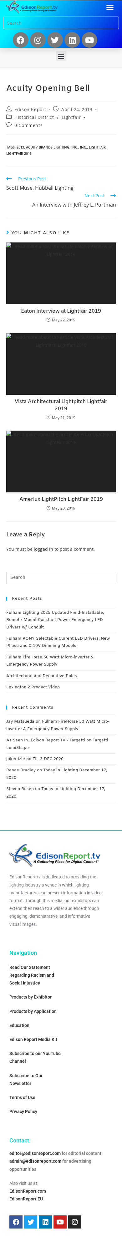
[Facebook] (20, 40)
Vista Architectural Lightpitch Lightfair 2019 (61, 405)
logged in (43, 549)
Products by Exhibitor (30, 996)
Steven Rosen (20, 789)
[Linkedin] (72, 40)
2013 (20, 147)
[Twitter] (55, 40)
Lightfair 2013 (19, 153)
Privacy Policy (23, 1111)
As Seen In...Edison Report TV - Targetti (45, 740)
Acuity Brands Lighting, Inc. (52, 147)
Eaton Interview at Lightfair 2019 (61, 311)
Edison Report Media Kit (33, 1039)
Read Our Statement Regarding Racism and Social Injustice (31, 975)
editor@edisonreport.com (35, 1153)
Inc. (83, 147)
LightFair (97, 147)
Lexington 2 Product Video (33, 687)
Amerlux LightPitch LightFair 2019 (61, 499)
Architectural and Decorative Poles (41, 676)
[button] (110, 7)
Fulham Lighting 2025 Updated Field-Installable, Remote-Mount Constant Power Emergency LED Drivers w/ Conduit (55, 620)
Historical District (34, 117)
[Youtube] (89, 40)
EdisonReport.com (27, 1191)
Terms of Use (22, 1097)
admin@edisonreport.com (35, 1161)
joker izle (15, 759)
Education (19, 1025)
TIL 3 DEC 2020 (48, 759)
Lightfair (71, 117)
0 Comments (28, 125)
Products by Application (33, 1011)
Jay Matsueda (20, 721)
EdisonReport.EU (26, 1198)
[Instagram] (38, 40)
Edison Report (30, 109)
